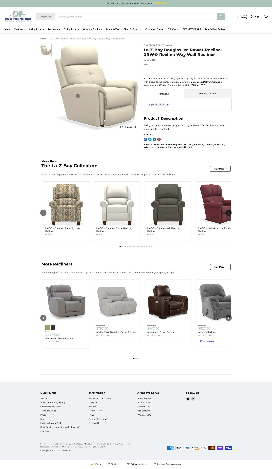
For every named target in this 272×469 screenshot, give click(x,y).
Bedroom (53, 29)
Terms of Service (48, 410)
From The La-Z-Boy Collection (158, 45)
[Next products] (229, 213)
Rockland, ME (143, 410)
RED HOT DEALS (192, 29)
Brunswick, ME (144, 398)
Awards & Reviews (98, 419)
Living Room (36, 29)
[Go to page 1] (120, 246)
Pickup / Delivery (207, 93)
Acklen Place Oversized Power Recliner (116, 332)
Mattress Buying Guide (51, 423)
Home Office (113, 29)
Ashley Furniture (52, 341)
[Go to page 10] (142, 246)
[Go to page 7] (134, 246)
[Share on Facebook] (145, 139)
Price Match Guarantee (100, 398)
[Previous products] (43, 213)
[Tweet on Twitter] (150, 139)
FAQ (42, 419)
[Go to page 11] (144, 246)
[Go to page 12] (146, 246)
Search (43, 398)
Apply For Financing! (158, 104)
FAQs (91, 414)
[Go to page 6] (132, 246)
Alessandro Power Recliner (161, 332)
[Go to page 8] (137, 246)
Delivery (93, 402)
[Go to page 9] (139, 246)
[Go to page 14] (151, 246)
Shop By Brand (132, 29)
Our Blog (44, 431)
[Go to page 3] (125, 246)
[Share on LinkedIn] (154, 139)
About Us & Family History (52, 402)
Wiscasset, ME (144, 414)
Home (7, 29)
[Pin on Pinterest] (159, 139)
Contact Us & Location (50, 406)
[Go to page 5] (130, 246)
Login (257, 16)
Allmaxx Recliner (207, 332)
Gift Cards (173, 29)
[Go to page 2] (122, 246)
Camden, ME (143, 406)
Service (92, 406)
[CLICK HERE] (198, 85)
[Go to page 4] (127, 246)
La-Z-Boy (151, 60)
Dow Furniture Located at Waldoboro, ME (60, 427)
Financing (164, 93)
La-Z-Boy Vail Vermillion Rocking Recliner (215, 230)
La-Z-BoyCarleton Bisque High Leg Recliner (114, 230)
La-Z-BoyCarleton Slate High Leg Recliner (62, 230)
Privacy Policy (47, 414)
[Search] (221, 16)
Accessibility (95, 423)
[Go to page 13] (149, 246)
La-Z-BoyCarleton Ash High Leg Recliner (163, 230)
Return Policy (95, 410)
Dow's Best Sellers (215, 29)
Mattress (19, 29)
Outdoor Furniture (92, 29)
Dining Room (71, 29)
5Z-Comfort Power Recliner (59, 338)
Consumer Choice (154, 29)
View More (218, 168)
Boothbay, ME (144, 402)
